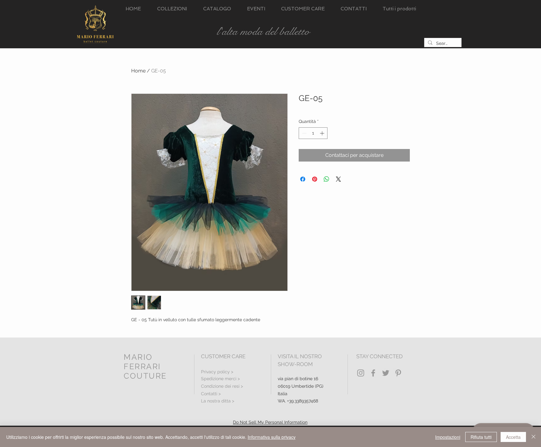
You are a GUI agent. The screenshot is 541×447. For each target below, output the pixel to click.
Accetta (513, 437)
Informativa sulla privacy (272, 437)
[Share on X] (338, 179)
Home (138, 71)
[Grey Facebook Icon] (373, 373)
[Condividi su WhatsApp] (326, 179)
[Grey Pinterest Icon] (398, 373)
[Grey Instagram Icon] (360, 373)
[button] (172, 9)
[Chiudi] (533, 437)
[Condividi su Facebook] (303, 179)
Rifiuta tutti (481, 437)
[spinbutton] (313, 133)
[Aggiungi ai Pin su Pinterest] (314, 179)
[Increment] (323, 133)
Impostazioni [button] (447, 437)
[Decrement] (303, 133)
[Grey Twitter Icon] (385, 373)
